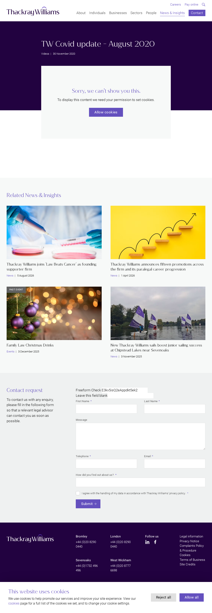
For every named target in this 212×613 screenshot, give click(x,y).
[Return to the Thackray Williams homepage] (33, 11)
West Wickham (120, 560)
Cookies (185, 555)
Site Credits (187, 564)
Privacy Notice (189, 541)
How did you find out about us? (95, 474)
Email (147, 456)
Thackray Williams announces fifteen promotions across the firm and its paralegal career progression (157, 267)
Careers (175, 4)
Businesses (118, 13)
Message (81, 419)
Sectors (136, 13)
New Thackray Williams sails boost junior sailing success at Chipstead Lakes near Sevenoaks (156, 348)
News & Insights (172, 13)
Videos (45, 53)
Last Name (151, 401)
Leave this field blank (91, 395)
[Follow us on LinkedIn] (147, 542)
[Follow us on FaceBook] (155, 542)
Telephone (82, 456)
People (151, 13)
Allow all (192, 597)
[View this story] (54, 232)
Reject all (163, 597)
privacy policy (177, 493)
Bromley (81, 536)
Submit (87, 504)
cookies (13, 603)
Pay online (191, 4)
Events (10, 351)
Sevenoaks (83, 560)
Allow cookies (106, 112)
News (10, 275)
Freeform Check (88, 390)
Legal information (191, 536)
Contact (197, 13)
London (115, 536)
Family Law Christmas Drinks (30, 345)
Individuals (97, 13)
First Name (82, 401)
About (81, 13)
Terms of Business (192, 560)
